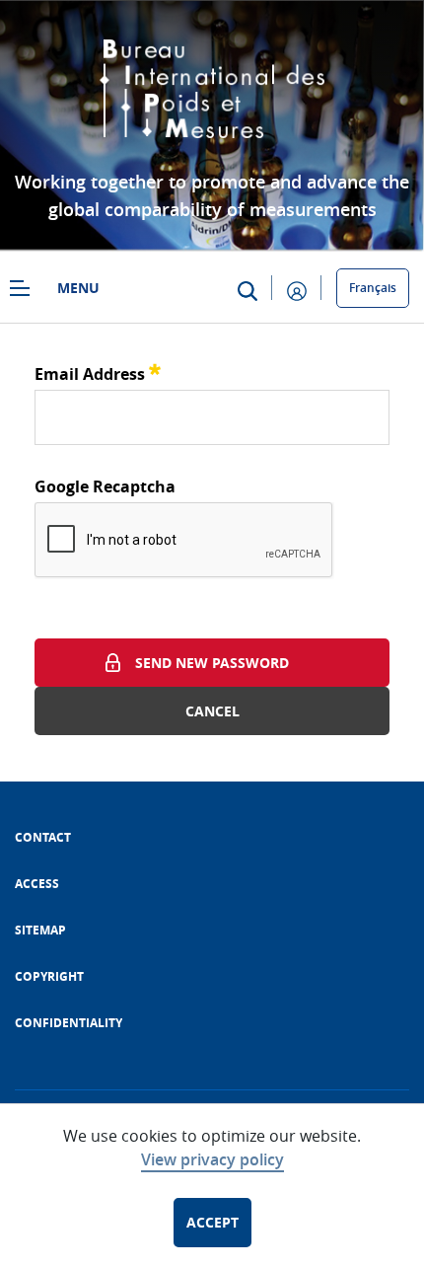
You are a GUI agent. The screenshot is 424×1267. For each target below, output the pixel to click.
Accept (212, 1222)
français (372, 287)
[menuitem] (43, 837)
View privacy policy (212, 1159)
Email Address (98, 371)
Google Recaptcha (105, 486)
